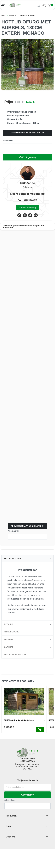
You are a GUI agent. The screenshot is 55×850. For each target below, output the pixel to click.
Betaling (8, 624)
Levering (8, 639)
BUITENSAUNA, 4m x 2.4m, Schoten (19, 720)
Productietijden (12, 558)
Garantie (8, 647)
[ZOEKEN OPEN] (38, 5)
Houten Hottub (27, 15)
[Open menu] (3, 5)
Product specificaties (15, 654)
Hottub (12, 15)
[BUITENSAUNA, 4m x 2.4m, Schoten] (24, 701)
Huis (3, 15)
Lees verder (39, 729)
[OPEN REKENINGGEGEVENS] (44, 5)
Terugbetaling (11, 631)
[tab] (27, 558)
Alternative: (8, 140)
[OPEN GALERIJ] (27, 64)
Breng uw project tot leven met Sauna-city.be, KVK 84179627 (27, 766)
